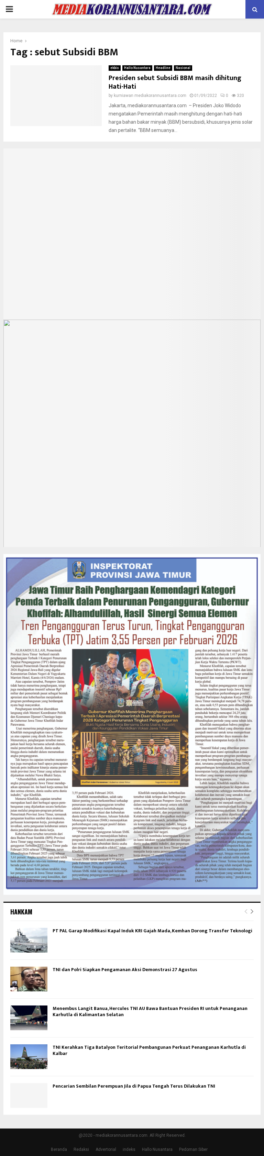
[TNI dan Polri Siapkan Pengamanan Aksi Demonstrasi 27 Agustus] (28, 979)
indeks (129, 1149)
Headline (163, 68)
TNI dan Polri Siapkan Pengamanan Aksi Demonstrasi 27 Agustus (125, 970)
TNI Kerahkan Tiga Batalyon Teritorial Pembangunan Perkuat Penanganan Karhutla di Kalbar (149, 1050)
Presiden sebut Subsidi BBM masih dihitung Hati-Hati (175, 82)
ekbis (114, 68)
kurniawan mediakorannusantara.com (150, 95)
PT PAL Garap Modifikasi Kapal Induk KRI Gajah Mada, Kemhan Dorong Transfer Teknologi (152, 931)
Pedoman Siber (193, 1149)
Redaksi (81, 1149)
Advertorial (106, 1149)
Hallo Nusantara (137, 68)
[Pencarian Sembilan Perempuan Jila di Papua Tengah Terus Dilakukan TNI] (28, 1095)
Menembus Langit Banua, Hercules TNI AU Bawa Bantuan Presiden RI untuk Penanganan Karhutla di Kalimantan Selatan (150, 1011)
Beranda (59, 1149)
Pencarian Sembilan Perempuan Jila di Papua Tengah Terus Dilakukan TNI (134, 1086)
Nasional (183, 68)
